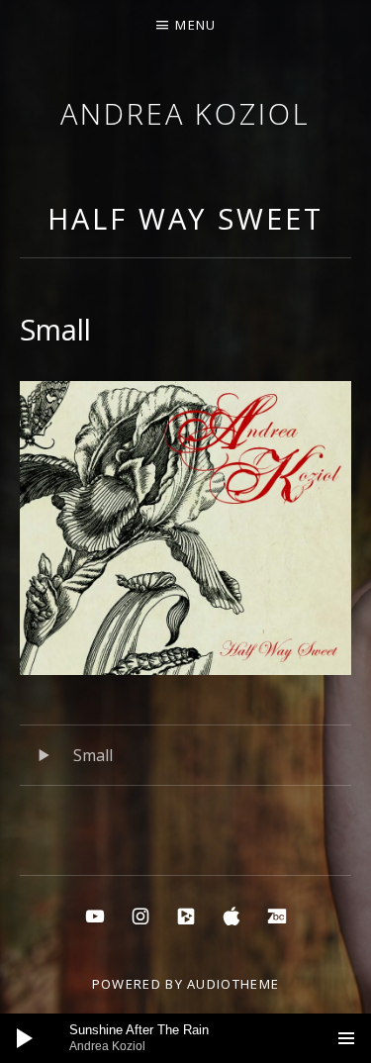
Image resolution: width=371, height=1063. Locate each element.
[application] (185, 1038)
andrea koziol (185, 113)
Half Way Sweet (185, 218)
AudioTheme (233, 984)
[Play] (25, 1038)
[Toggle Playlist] (346, 1038)
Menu (195, 25)
